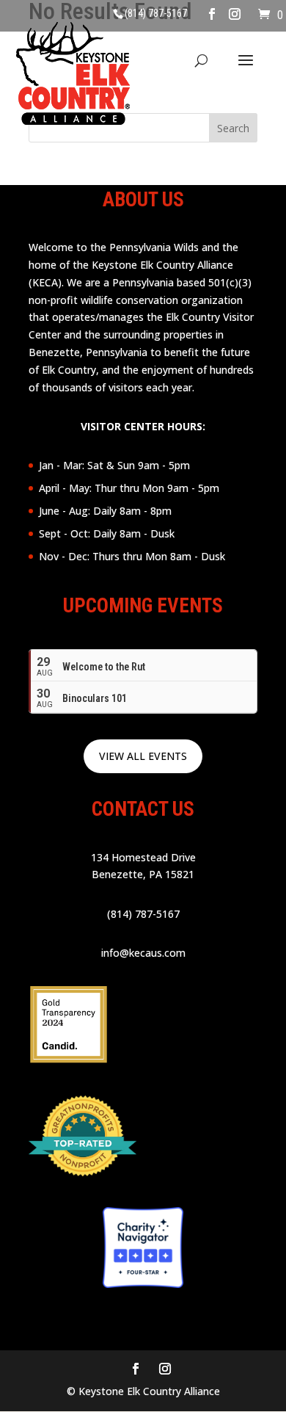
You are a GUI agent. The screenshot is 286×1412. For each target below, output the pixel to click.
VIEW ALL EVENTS (143, 756)
